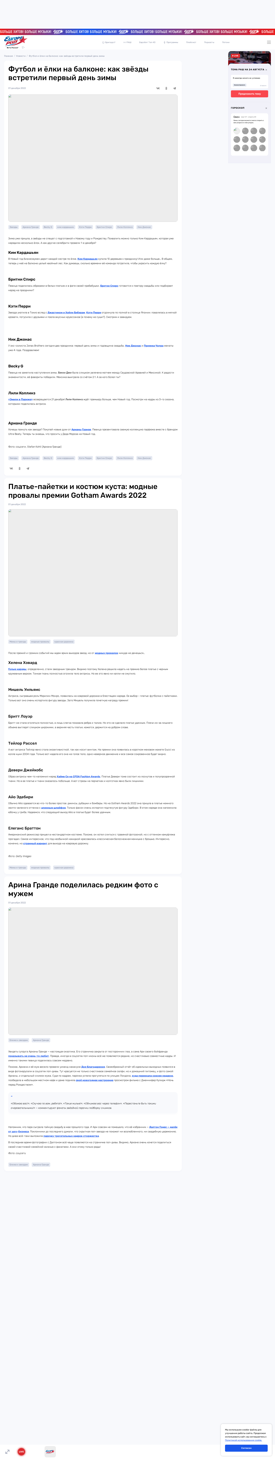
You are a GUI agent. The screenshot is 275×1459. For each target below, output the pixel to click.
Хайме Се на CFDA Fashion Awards (78, 776)
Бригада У (110, 42)
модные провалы (40, 641)
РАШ (129, 42)
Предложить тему (249, 93)
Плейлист (191, 42)
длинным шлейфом (53, 807)
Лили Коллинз (125, 227)
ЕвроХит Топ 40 (147, 42)
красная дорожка (63, 641)
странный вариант (35, 843)
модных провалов (106, 653)
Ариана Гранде (31, 227)
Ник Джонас (144, 227)
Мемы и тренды (18, 641)
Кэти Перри (85, 227)
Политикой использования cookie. (243, 1440)
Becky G (48, 227)
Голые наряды (17, 669)
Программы (172, 42)
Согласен (246, 1448)
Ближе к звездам (19, 1040)
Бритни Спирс (104, 227)
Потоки (225, 42)
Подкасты (209, 42)
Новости (20, 56)
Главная (8, 56)
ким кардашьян (65, 227)
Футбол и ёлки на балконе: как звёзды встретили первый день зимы (67, 56)
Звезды (14, 227)
